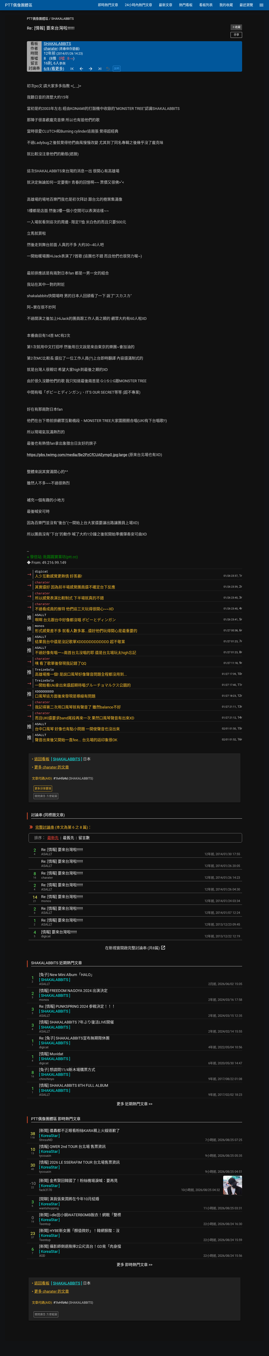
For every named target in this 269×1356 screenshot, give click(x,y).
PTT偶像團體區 (37, 19)
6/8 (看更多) (54, 68)
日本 (61, 759)
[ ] (54, 979)
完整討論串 (44, 827)
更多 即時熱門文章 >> (134, 1264)
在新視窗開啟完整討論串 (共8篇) (135, 947)
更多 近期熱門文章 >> (134, 1104)
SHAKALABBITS (62, 19)
